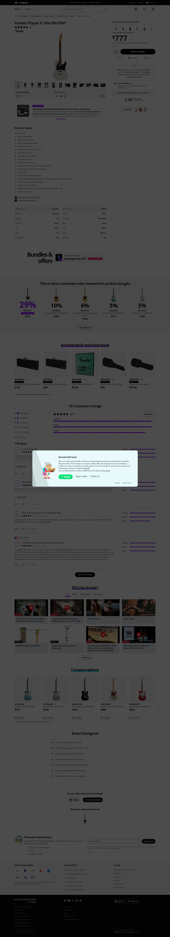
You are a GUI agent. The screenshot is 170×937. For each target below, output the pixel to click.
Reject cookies (81, 476)
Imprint (117, 483)
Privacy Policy (127, 483)
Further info (95, 476)
